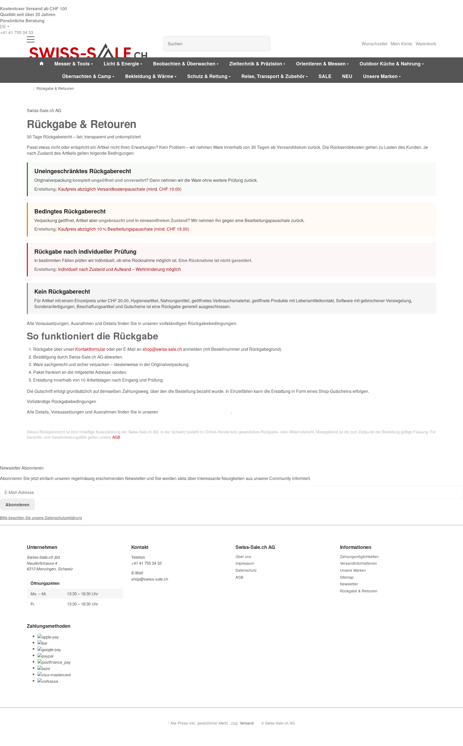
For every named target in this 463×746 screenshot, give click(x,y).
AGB (116, 437)
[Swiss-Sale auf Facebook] (133, 589)
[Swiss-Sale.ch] (88, 51)
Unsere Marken (380, 76)
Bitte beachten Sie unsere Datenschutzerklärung (41, 517)
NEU (347, 76)
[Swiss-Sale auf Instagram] (158, 589)
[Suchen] (263, 43)
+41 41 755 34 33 (16, 32)
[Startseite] (29, 88)
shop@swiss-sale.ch (162, 349)
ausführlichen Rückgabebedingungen (195, 412)
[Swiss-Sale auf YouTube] (146, 589)
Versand (247, 723)
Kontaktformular (90, 349)
